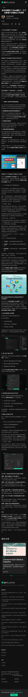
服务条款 (3, 679)
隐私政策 (17, 679)
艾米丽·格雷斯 (10, 16)
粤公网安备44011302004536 (18, 674)
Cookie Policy (19, 692)
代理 (4, 557)
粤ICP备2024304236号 (6, 674)
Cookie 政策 (4, 681)
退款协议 (17, 681)
